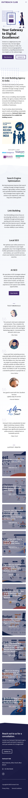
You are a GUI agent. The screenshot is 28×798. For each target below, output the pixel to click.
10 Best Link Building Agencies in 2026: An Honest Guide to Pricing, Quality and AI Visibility (13, 674)
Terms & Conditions (17, 788)
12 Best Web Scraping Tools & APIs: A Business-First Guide (14, 461)
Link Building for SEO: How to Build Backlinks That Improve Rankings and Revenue (14, 594)
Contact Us (20, 57)
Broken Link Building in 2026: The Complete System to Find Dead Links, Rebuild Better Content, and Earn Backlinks (14, 647)
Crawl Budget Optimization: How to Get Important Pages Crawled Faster (14, 621)
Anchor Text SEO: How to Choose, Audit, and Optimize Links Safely (13, 541)
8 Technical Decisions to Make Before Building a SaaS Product (12, 488)
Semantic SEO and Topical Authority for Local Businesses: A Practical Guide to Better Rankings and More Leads (13, 514)
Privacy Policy (5, 788)
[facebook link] (3, 774)
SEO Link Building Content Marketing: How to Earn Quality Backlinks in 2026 (13, 700)
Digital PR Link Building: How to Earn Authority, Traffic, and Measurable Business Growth (12, 568)
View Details (14, 293)
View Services (8, 57)
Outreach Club (9, 2)
